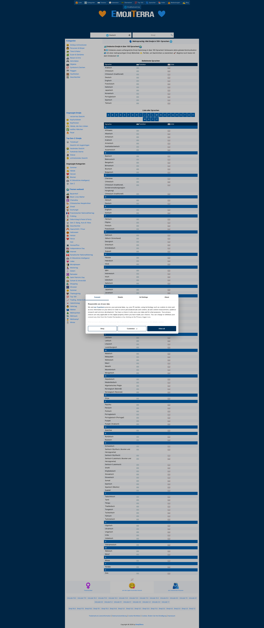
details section (158, 322)
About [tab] (167, 297)
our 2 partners (99, 307)
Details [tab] (120, 297)
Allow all (162, 328)
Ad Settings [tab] (143, 297)
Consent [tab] (97, 297)
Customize (131, 328)
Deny (102, 328)
